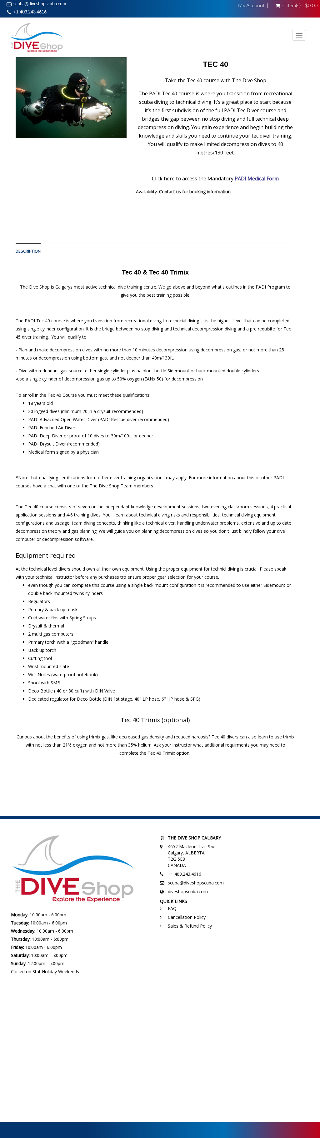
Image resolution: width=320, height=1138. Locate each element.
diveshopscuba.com (188, 891)
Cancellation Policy (187, 917)
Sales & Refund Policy (190, 926)
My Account (251, 5)
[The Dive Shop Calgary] (37, 37)
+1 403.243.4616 (30, 12)
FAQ (172, 908)
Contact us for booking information (195, 191)
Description (28, 251)
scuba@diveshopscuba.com (39, 4)
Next (142, 103)
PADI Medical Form (257, 178)
